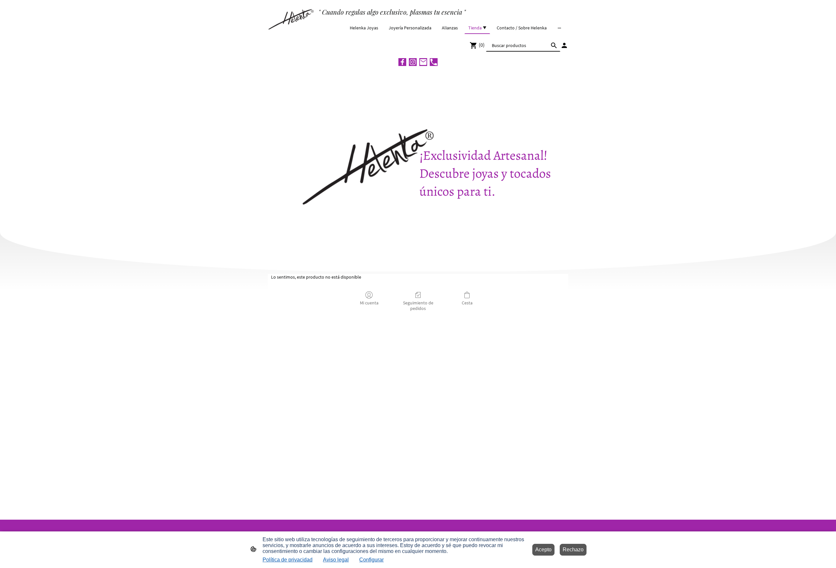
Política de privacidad (288, 559)
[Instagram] (413, 62)
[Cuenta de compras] (564, 45)
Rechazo (573, 549)
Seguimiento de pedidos (418, 305)
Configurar (371, 559)
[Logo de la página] (292, 18)
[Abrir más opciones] (559, 28)
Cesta (467, 303)
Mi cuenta (369, 303)
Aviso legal (336, 559)
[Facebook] (402, 62)
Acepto (543, 549)
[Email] (423, 62)
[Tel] (434, 62)
